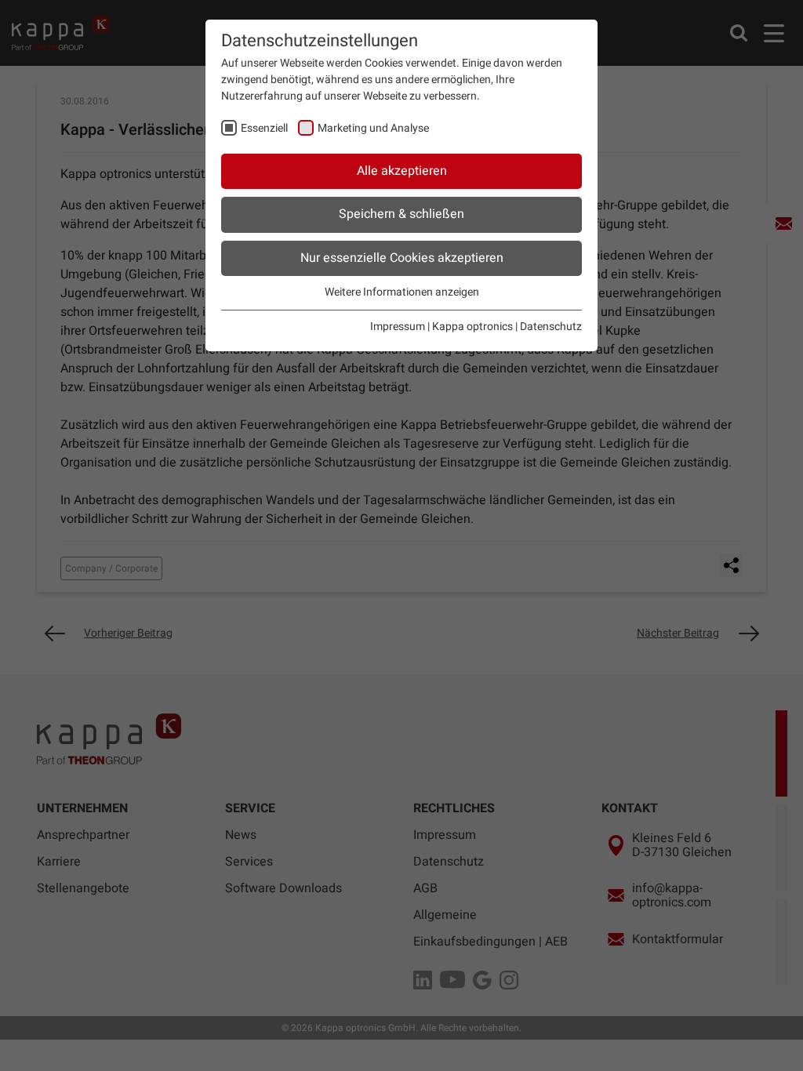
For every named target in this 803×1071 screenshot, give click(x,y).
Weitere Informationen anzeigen (402, 292)
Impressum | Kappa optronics (441, 326)
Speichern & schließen (401, 214)
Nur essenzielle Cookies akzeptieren (401, 258)
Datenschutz (551, 326)
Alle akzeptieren (402, 171)
